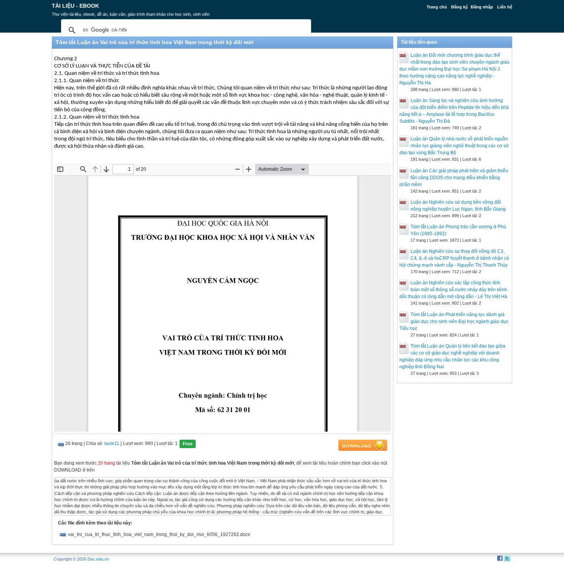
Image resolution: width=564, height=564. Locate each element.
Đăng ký (459, 7)
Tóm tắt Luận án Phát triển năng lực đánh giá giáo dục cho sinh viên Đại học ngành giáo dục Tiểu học (453, 321)
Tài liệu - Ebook (75, 6)
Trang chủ (437, 7)
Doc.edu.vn (98, 559)
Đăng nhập (482, 7)
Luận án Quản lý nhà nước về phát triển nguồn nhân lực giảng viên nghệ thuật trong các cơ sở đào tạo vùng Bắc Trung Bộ (454, 145)
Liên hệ (504, 7)
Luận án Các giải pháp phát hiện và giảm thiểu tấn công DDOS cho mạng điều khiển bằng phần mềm (453, 177)
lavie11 (111, 443)
